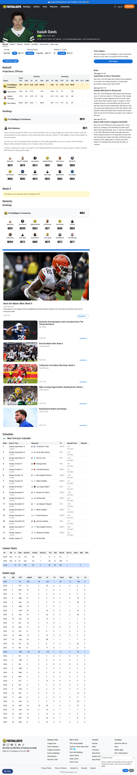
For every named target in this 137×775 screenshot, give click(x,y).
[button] (21, 53)
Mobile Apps (119, 750)
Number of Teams (60, 50)
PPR (14, 53)
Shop (116, 747)
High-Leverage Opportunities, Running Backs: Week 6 (61, 387)
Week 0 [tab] (12, 44)
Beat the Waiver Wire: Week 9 (17, 303)
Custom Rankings (53, 753)
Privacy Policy (46, 768)
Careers (93, 768)
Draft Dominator (53, 747)
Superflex (39, 53)
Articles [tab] (27, 44)
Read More (82, 316)
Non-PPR (7, 53)
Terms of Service (61, 768)
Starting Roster (32, 50)
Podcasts (54, 7)
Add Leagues (113, 61)
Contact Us (74, 768)
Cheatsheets (51, 756)
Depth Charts (74, 755)
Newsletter (96, 753)
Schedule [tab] (34, 44)
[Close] (134, 758)
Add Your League (11, 61)
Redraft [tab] (5, 44)
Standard (30, 53)
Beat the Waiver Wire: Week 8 (51, 343)
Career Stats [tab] (44, 44)
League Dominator (53, 750)
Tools (45, 7)
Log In (120, 7)
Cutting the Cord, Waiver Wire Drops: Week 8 (57, 365)
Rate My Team (52, 759)
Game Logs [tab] (54, 44)
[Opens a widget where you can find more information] (7, 771)
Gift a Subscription (121, 753)
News (94, 747)
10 (54, 53)
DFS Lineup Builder (76, 743)
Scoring (6, 50)
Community (65, 7)
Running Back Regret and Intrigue (53, 409)
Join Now (129, 6)
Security (84, 768)
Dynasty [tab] (20, 44)
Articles (36, 7)
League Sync (51, 743)
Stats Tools (74, 762)
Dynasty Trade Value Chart (79, 748)
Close (131, 770)
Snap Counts (74, 759)
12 (62, 53)
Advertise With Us (121, 743)
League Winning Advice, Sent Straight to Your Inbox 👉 (69, 2)
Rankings (27, 7)
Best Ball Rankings (76, 752)
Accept (125, 770)
